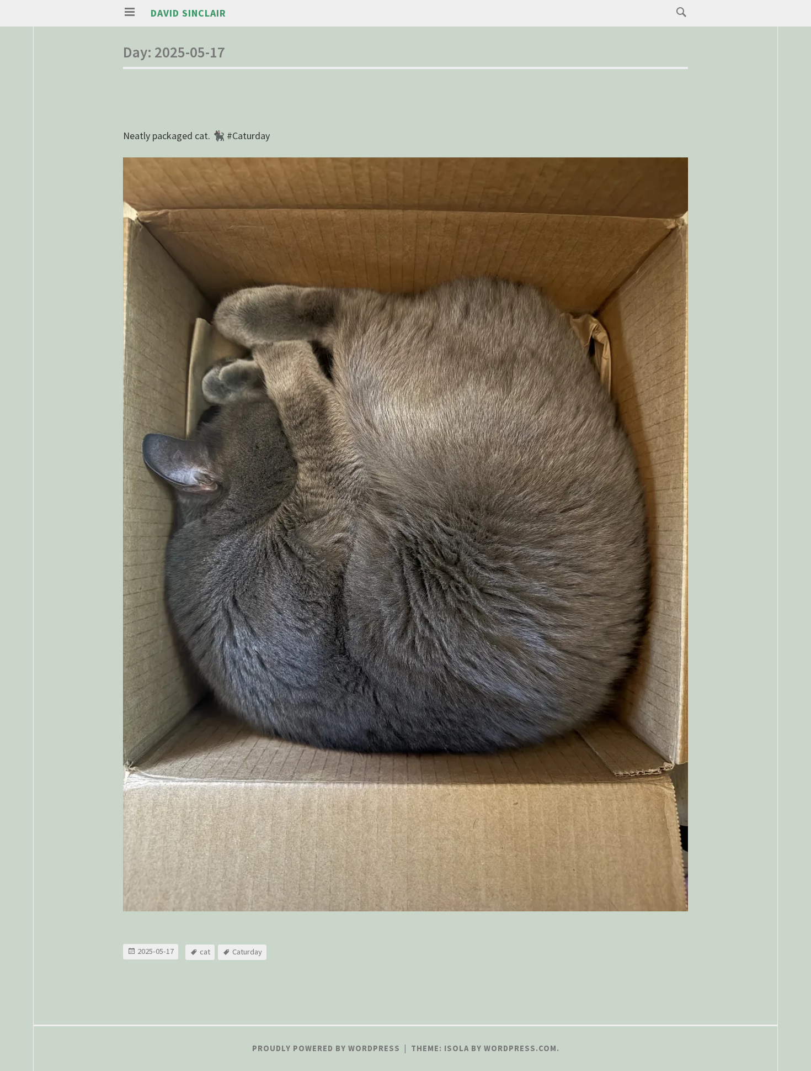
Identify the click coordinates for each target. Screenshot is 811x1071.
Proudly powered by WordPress (326, 1048)
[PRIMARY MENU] (129, 12)
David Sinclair (188, 13)
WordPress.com (520, 1048)
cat (205, 952)
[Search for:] (678, 11)
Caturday (247, 952)
